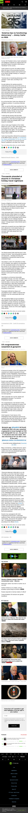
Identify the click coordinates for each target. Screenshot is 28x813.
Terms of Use (14, 783)
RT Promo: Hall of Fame (14, 792)
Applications (14, 770)
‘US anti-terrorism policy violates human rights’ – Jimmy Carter (13, 681)
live (7, 1)
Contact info (14, 795)
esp (7, 754)
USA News (8, 30)
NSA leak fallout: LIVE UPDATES (8, 700)
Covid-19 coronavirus (19, 323)
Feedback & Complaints (14, 798)
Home (3, 30)
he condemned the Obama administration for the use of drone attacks (13, 139)
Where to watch (14, 773)
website (16, 522)
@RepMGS (15, 427)
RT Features (4, 600)
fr (18, 754)
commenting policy (15, 161)
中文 (26, 754)
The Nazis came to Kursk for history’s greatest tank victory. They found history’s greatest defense (13, 640)
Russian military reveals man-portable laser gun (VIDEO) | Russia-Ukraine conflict (14, 8)
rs (22, 754)
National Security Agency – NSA (10, 157)
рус (11, 754)
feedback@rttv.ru (7, 164)
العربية (2, 754)
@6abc (4, 440)
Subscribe (14, 725)
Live (14, 767)
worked (20, 503)
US (2, 325)
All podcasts (24, 734)
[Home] (1, 1)
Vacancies (14, 801)
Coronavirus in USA (6, 323)
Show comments (14, 169)
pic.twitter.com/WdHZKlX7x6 (16, 440)
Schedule (14, 776)
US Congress (5, 537)
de (14, 754)
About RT (14, 789)
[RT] (4, 756)
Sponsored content (14, 779)
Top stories (4, 561)
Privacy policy (14, 786)
